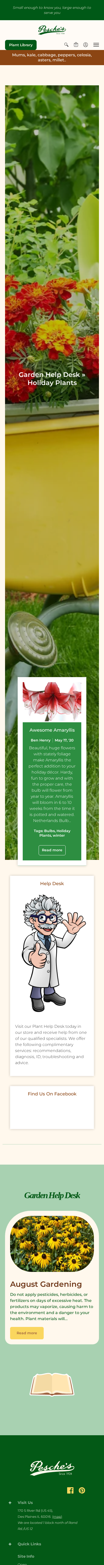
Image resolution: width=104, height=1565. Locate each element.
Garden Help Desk (49, 375)
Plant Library (21, 45)
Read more (52, 850)
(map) (57, 1517)
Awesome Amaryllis (52, 730)
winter (59, 835)
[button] (66, 44)
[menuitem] (66, 44)
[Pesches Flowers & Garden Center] (52, 30)
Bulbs (49, 831)
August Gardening (46, 1284)
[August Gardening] (52, 1245)
